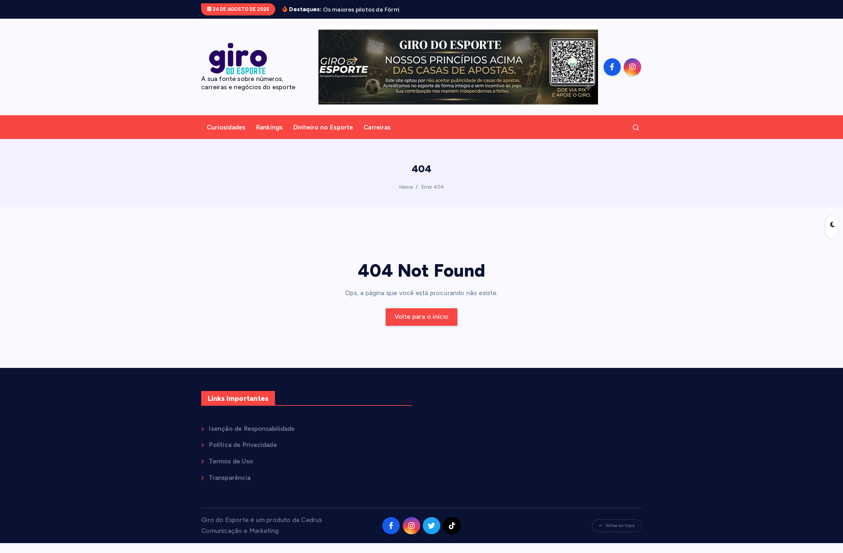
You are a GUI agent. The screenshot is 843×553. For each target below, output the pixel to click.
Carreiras (377, 127)
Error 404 (432, 187)
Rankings (269, 127)
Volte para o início (421, 316)
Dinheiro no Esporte (323, 127)
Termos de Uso (231, 461)
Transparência (230, 478)
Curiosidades (226, 127)
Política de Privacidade (243, 445)
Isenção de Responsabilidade (252, 428)
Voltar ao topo (620, 525)
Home (406, 187)
